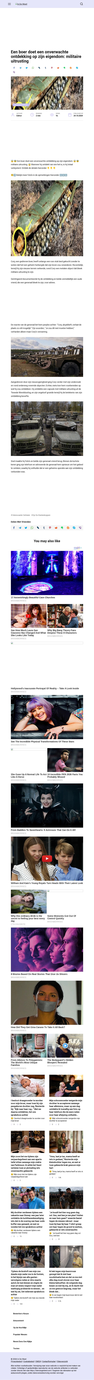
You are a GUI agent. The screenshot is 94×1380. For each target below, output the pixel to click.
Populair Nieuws (20, 1334)
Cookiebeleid (28, 1361)
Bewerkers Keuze (21, 105)
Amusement (18, 1321)
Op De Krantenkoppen (41, 515)
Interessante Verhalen (21, 515)
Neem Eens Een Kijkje (22, 1341)
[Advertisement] (47, 31)
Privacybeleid (16, 1361)
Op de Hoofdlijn (19, 1328)
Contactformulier (49, 1361)
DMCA (38, 1361)
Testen (16, 1348)
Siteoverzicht (62, 1361)
